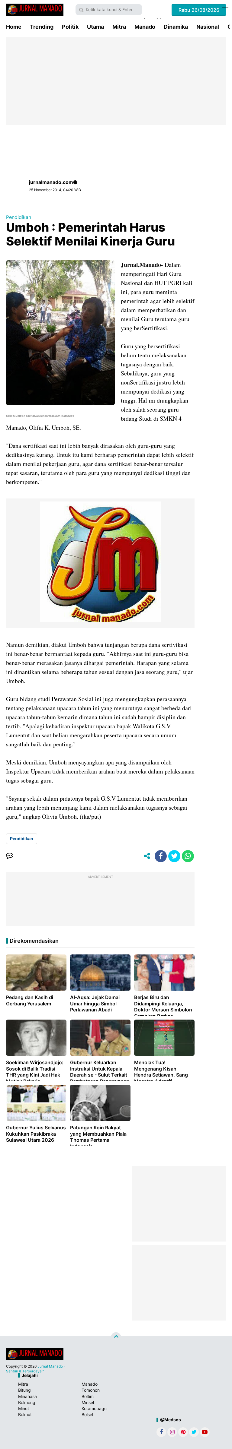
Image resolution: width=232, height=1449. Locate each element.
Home (13, 27)
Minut (23, 1408)
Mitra (119, 27)
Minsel (88, 1402)
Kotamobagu (94, 1408)
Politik (70, 27)
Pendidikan (18, 217)
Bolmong (26, 1402)
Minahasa (27, 1396)
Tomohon (91, 1390)
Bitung (24, 1390)
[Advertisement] (116, 81)
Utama (95, 27)
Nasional (207, 27)
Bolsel (87, 1414)
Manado (144, 27)
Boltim (88, 1396)
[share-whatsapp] (188, 856)
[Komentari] (9, 856)
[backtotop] (116, 1337)
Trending (41, 27)
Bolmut (25, 1414)
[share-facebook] (161, 856)
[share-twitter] (174, 856)
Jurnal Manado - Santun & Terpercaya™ (36, 1368)
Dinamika (176, 27)
